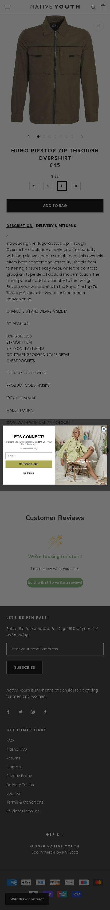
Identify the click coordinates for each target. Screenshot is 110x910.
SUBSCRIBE (28, 464)
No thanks (28, 473)
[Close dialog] (103, 429)
